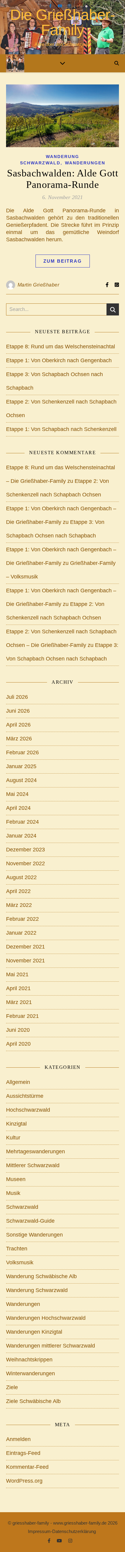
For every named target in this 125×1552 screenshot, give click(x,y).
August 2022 (21, 877)
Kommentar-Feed (27, 1467)
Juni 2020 (18, 1030)
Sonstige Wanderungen (34, 1235)
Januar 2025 (21, 766)
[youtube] (60, 6)
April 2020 (18, 1044)
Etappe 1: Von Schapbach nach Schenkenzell (61, 429)
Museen (15, 1179)
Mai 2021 (17, 974)
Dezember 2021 (25, 947)
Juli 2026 (17, 697)
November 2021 (25, 961)
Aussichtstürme (24, 1096)
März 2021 (19, 1002)
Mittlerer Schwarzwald (32, 1165)
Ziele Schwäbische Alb (33, 1401)
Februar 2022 (22, 919)
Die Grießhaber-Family (62, 22)
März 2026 (19, 739)
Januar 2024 (21, 836)
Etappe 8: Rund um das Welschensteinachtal (60, 347)
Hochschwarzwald (28, 1110)
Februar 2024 (22, 822)
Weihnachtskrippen (29, 1360)
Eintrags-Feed (23, 1453)
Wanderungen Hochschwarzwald (46, 1318)
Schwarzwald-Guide (30, 1221)
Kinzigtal (16, 1124)
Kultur (13, 1138)
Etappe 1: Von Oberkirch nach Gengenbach (59, 360)
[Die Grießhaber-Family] (15, 63)
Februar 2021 (22, 1016)
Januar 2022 (21, 933)
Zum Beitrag (62, 261)
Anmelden (18, 1439)
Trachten (16, 1249)
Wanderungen (85, 162)
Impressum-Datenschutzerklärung (62, 1531)
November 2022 (25, 863)
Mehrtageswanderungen (35, 1151)
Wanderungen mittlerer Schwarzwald (50, 1346)
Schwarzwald (22, 1207)
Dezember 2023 (25, 850)
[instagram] (69, 6)
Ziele (12, 1387)
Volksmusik (19, 1262)
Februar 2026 (22, 752)
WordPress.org (24, 1481)
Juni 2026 (18, 711)
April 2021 (18, 988)
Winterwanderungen (30, 1373)
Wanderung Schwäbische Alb (41, 1276)
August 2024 (21, 780)
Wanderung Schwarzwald (37, 1290)
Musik (13, 1193)
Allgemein (18, 1082)
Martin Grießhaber (38, 284)
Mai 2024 (17, 794)
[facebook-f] (51, 6)
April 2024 (18, 808)
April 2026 (18, 725)
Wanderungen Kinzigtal (34, 1332)
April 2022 (18, 891)
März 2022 (19, 905)
